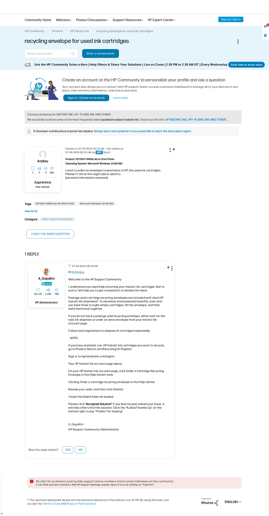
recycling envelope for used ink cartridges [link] (124, 31)
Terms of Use (51, 503)
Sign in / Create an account (86, 97)
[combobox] (51, 53)
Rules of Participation (81, 503)
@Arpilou (78, 272)
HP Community (35, 31)
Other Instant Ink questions (57, 219)
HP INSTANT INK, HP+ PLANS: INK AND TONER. (196, 119)
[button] (169, 149)
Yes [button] (67, 450)
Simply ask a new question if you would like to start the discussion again (142, 131)
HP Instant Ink (79, 31)
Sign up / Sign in (230, 19)
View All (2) (31, 211)
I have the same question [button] (50, 234)
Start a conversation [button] (101, 53)
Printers (57, 31)
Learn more (120, 97)
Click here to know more (246, 64)
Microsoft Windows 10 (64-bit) (96, 203)
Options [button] (240, 41)
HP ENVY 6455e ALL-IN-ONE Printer (55, 203)
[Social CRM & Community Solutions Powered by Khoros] (209, 501)
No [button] (81, 450)
